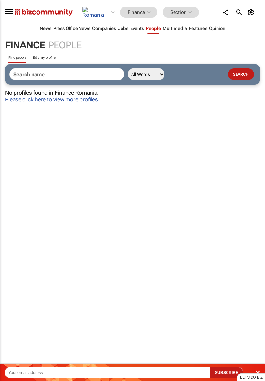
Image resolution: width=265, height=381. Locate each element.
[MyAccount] (252, 12)
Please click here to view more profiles (51, 99)
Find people (17, 58)
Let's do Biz (251, 377)
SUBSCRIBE (226, 372)
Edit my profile (44, 58)
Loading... (12, 302)
